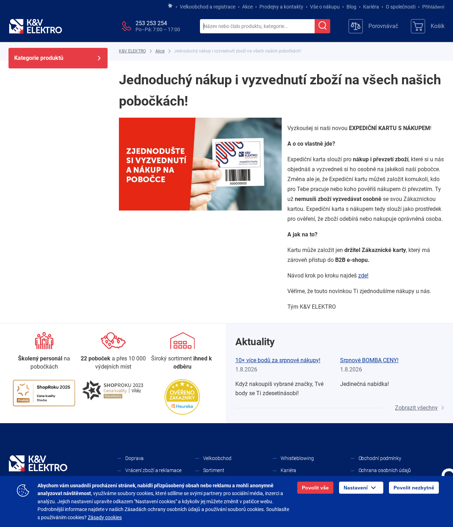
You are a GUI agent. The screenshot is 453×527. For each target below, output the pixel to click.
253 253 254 (151, 23)
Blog (351, 7)
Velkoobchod (217, 458)
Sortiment (213, 470)
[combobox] (257, 26)
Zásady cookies (105, 517)
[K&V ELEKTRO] (35, 26)
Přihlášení (433, 7)
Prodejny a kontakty (281, 7)
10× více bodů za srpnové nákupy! (277, 360)
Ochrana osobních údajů (385, 470)
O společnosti (400, 7)
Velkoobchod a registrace (207, 7)
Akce (247, 7)
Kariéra (371, 7)
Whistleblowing (297, 458)
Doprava (134, 458)
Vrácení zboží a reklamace (153, 470)
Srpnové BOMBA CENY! (369, 360)
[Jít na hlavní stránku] (170, 6)
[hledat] (322, 26)
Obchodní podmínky (380, 458)
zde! (363, 275)
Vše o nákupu (325, 7)
